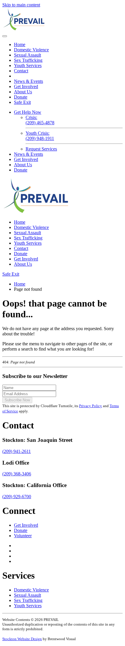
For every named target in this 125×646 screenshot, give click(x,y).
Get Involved (26, 86)
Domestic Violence (31, 49)
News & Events (28, 81)
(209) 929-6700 (16, 496)
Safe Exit (22, 102)
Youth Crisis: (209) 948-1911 (40, 136)
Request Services (41, 148)
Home (19, 44)
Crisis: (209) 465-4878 (40, 120)
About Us (23, 91)
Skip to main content (21, 4)
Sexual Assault (27, 54)
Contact (21, 70)
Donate (20, 96)
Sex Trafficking (28, 60)
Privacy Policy (90, 406)
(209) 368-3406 (16, 473)
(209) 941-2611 (16, 451)
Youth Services (28, 65)
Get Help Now (27, 112)
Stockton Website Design (22, 639)
